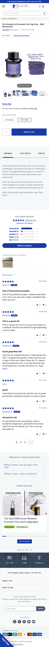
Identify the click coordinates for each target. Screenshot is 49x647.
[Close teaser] (14, 644)
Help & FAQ (7, 587)
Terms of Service (17, 644)
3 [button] (25, 442)
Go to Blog (24, 541)
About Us (7, 581)
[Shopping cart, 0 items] (44, 6)
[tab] (8, 155)
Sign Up (41, 609)
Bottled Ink (13, 18)
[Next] (47, 64)
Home (4, 18)
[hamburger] (3, 6)
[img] (8, 281)
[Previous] (2, 64)
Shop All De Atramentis (21, 36)
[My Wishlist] (40, 6)
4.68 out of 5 (30, 220)
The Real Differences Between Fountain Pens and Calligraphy (21, 520)
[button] (14, 228)
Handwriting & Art (22, 527)
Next (47, 94)
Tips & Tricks (9, 527)
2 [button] (20, 442)
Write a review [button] (24, 245)
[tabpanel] (24, 183)
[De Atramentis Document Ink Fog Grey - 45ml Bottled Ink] (7, 94)
